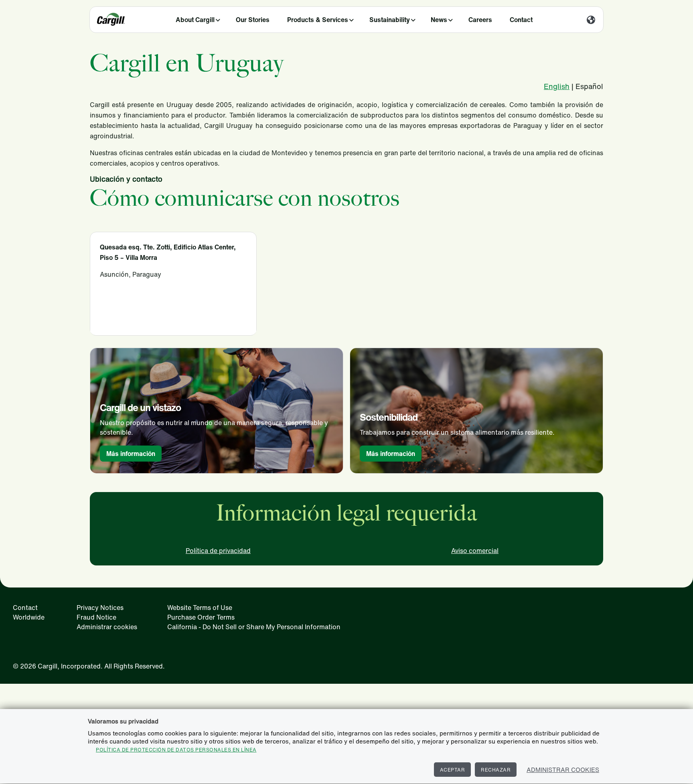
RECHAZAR (496, 769)
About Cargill (195, 19)
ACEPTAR (452, 769)
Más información (130, 453)
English (556, 86)
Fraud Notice (96, 617)
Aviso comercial (474, 550)
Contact (521, 19)
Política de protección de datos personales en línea (176, 749)
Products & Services (317, 19)
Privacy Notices (100, 607)
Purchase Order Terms (201, 617)
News (439, 19)
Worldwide (29, 617)
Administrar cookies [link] (107, 627)
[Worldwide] (591, 20)
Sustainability (389, 19)
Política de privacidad (218, 550)
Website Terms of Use (199, 607)
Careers (480, 19)
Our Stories (253, 19)
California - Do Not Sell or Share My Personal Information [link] (253, 627)
